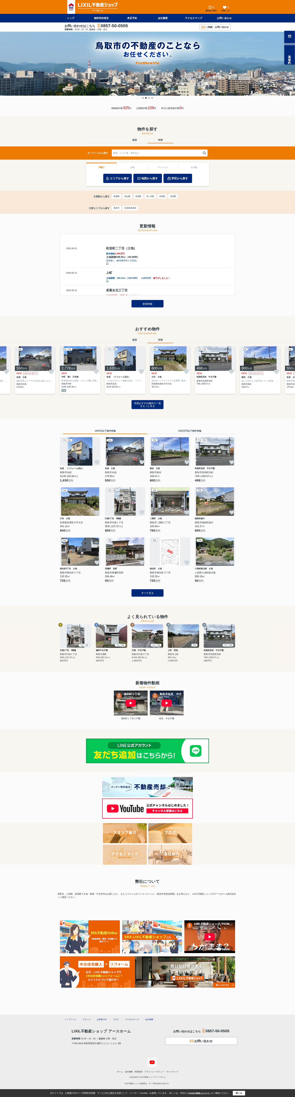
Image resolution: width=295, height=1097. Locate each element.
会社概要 (163, 18)
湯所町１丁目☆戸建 (130, 718)
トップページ (71, 1019)
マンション (163, 167)
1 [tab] (143, 98)
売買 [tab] (160, 140)
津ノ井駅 (150, 196)
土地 (132, 167)
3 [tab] (149, 98)
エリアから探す (119, 178)
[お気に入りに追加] (6, 371)
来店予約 (132, 18)
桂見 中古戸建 (166, 718)
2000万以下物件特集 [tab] (105, 430)
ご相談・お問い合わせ (217, 27)
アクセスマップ (193, 18)
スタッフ (87, 1019)
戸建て (101, 167)
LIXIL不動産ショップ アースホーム (101, 1031)
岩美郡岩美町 (130, 208)
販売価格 (115, 253)
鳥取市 (117, 208)
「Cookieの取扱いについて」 (199, 1093)
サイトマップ (172, 1072)
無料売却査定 (101, 18)
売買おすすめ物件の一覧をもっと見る (147, 404)
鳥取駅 (117, 196)
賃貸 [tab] (134, 140)
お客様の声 (102, 1019)
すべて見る (147, 593)
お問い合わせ (224, 18)
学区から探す (179, 178)
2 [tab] (146, 98)
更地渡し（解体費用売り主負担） (122, 260)
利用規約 (139, 1072)
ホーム (120, 1072)
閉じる (239, 1093)
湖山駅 (127, 196)
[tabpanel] (147, 64)
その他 (194, 167)
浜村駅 (173, 196)
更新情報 (147, 304)
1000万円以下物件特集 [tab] (189, 430)
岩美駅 (138, 196)
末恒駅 (162, 196)
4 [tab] (152, 98)
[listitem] (80, 370)
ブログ (116, 1019)
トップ (70, 18)
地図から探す (149, 178)
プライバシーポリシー (154, 1072)
